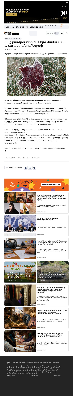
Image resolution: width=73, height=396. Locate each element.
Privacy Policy (11, 375)
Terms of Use (34, 375)
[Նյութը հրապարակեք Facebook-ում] (26, 168)
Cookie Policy (57, 375)
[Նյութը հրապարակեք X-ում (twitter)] (34, 168)
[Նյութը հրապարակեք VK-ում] (30, 168)
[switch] (56, 33)
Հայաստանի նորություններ (13, 38)
